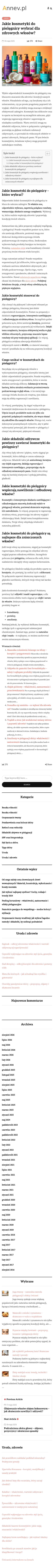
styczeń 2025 (8, 1115)
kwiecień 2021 (8, 1185)
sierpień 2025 (8, 1085)
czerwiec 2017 (8, 1240)
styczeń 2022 (8, 1150)
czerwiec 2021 (8, 1175)
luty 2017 (6, 1260)
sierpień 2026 (8, 1035)
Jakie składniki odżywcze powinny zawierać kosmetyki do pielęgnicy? (23, 168)
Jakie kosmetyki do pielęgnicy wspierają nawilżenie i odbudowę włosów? (26, 174)
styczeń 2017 (8, 1265)
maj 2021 (6, 1180)
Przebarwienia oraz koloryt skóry (17, 822)
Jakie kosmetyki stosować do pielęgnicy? (24, 160)
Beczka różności (9, 807)
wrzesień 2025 (8, 1080)
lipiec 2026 (7, 1040)
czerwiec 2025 (8, 1095)
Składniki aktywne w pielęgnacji (17, 832)
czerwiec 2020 (8, 1210)
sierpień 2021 (8, 1165)
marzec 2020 (8, 1225)
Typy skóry (7, 847)
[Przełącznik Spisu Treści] (46, 153)
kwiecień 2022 (8, 1140)
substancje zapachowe (30, 277)
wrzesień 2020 (8, 1205)
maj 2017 (6, 1245)
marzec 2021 (8, 1190)
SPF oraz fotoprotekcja (12, 837)
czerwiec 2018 (8, 1235)
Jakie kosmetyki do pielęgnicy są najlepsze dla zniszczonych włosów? (24, 180)
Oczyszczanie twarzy (11, 817)
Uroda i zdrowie (9, 857)
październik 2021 (10, 1155)
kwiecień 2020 (8, 1220)
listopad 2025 (8, 1075)
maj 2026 (6, 1045)
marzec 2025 (8, 1110)
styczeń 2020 (8, 1230)
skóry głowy (30, 281)
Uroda (6, 18)
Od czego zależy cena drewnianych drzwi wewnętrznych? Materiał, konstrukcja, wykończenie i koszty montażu (27, 883)
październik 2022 (10, 1135)
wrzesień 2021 (8, 1160)
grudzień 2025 (8, 1070)
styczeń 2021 (8, 1195)
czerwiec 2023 (8, 1130)
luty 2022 (6, 1145)
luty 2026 (6, 1060)
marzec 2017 (8, 1255)
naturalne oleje (18, 248)
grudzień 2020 (8, 1200)
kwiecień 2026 (8, 1050)
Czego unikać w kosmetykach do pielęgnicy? (26, 163)
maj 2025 (6, 1100)
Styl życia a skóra (10, 842)
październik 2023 (10, 1125)
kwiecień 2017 (8, 1250)
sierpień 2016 (8, 1269)
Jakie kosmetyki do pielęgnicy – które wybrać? (24, 157)
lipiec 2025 (7, 1090)
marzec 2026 (8, 1055)
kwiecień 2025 (8, 1105)
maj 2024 (6, 1120)
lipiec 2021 (7, 1170)
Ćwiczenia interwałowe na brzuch (18, 1560)
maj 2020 (6, 1215)
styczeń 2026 (8, 1065)
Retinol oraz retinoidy (12, 827)
